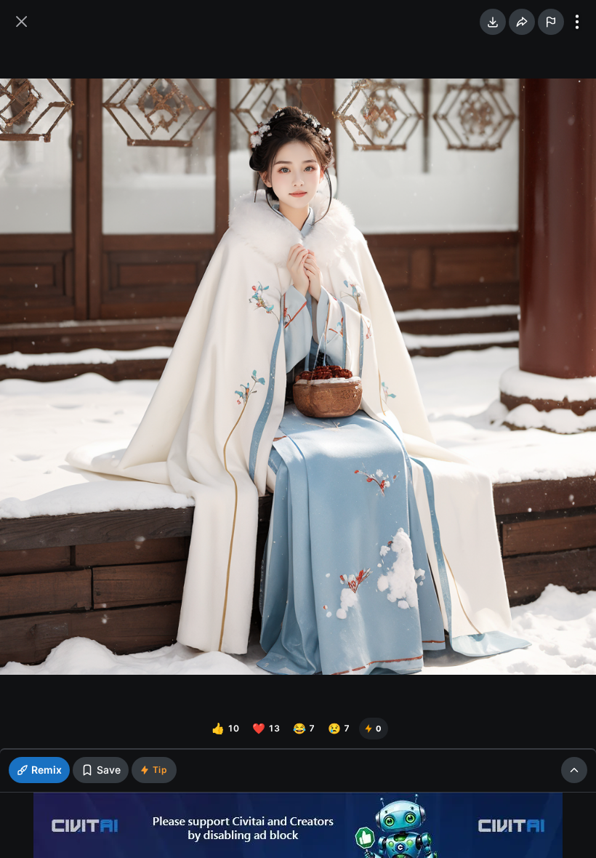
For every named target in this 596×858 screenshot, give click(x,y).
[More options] (577, 22)
